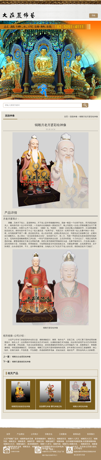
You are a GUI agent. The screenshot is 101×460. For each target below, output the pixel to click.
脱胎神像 (73, 117)
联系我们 (91, 434)
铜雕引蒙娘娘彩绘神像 (21, 362)
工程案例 (62, 434)
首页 (66, 117)
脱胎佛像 (19, 348)
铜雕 (39, 348)
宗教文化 (48, 434)
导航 (93, 15)
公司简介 (34, 434)
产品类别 (20, 434)
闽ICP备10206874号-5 (49, 455)
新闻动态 (76, 434)
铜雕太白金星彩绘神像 (21, 357)
